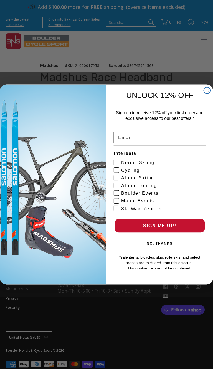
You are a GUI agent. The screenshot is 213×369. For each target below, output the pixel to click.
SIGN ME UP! (159, 225)
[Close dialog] (207, 90)
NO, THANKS (160, 244)
